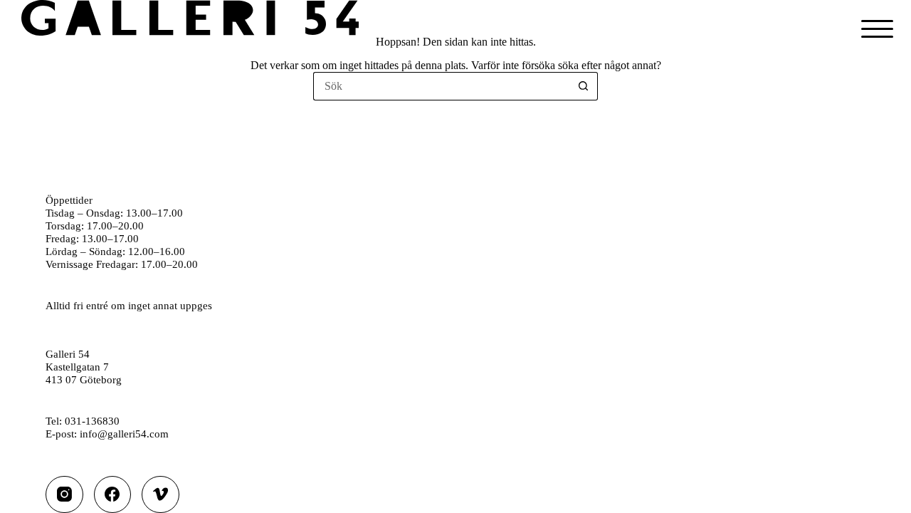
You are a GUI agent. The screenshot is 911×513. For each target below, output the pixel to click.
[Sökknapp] (583, 86)
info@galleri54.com (124, 434)
